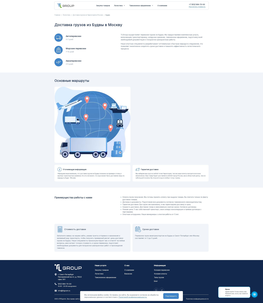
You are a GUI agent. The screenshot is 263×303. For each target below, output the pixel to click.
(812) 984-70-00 (64, 284)
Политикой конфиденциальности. (133, 297)
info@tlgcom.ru (64, 291)
